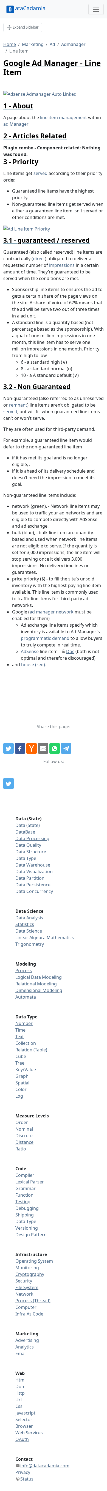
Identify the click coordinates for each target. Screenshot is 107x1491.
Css (18, 1406)
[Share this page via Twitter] (8, 748)
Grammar (25, 1188)
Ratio (20, 1149)
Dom (20, 1386)
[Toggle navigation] (96, 9)
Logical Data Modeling (38, 977)
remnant (18, 405)
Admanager (73, 44)
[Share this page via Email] (43, 748)
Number (24, 1023)
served (40, 173)
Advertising (27, 1340)
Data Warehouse (32, 865)
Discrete (24, 1136)
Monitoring (27, 1268)
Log (19, 1096)
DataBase (25, 832)
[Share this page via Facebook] (20, 748)
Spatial (22, 1083)
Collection (25, 1043)
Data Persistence (32, 885)
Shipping (24, 1215)
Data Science (28, 931)
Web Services (29, 1433)
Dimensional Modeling (38, 990)
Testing (22, 1202)
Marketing (33, 44)
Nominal (24, 1129)
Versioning (26, 1228)
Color (21, 1089)
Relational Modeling (36, 984)
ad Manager (16, 124)
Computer (25, 1307)
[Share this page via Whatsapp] (54, 748)
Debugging (27, 1208)
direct (39, 259)
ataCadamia (30, 8)
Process (23, 970)
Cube (20, 1056)
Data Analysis (29, 918)
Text (19, 1037)
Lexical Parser (29, 1182)
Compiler (24, 1175)
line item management (63, 117)
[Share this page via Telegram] (66, 748)
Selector (23, 1419)
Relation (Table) (31, 1050)
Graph (22, 1076)
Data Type (25, 858)
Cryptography (29, 1274)
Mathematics (60, 937)
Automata (25, 997)
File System (26, 1287)
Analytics (24, 1347)
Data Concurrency (34, 891)
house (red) (33, 665)
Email (21, 1353)
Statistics (24, 924)
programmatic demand (45, 638)
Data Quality (28, 845)
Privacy (22, 1472)
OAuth (22, 1439)
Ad (52, 44)
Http (20, 1393)
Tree (19, 1063)
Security (23, 1281)
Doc (70, 651)
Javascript (25, 1413)
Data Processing (32, 838)
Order (21, 1122)
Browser (24, 1426)
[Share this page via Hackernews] (31, 748)
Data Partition (29, 878)
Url (18, 1400)
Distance (24, 1142)
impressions (62, 265)
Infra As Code (29, 1314)
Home (9, 44)
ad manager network (52, 612)
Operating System (34, 1261)
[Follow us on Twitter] (8, 783)
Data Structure (30, 852)
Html (20, 1380)
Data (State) (27, 825)
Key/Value (25, 1070)
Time (20, 1030)
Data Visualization (34, 871)
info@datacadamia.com (44, 1466)
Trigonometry (29, 944)
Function (24, 1195)
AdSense (30, 651)
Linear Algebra (30, 937)
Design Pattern (31, 1235)
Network (24, 1294)
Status (26, 1479)
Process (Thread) (32, 1301)
